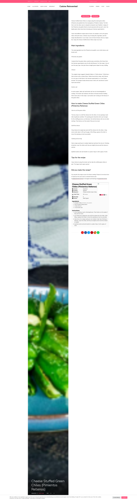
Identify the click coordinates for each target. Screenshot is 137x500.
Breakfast (52, 6)
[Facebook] (85, 232)
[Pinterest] (91, 232)
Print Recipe (95, 16)
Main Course (43, 6)
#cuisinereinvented (102, 178)
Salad (108, 6)
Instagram (108, 1)
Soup (103, 6)
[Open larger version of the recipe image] (103, 188)
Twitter (105, 1)
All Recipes (35, 6)
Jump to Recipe (85, 16)
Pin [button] (106, 194)
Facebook (100, 1)
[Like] (82, 232)
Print (102, 194)
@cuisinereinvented (78, 178)
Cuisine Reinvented (68, 6)
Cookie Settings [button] (116, 497)
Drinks (97, 6)
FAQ (50, 1)
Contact (36, 1)
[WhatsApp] (98, 232)
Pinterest (102, 1)
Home (28, 6)
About (29, 1)
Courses (91, 6)
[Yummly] (95, 232)
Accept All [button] (124, 497)
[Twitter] (88, 232)
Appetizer (41, 493)
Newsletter (43, 1)
